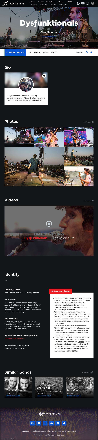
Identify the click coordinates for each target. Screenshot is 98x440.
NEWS (40, 2)
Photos (37, 52)
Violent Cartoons (16, 390)
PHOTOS (43, 5)
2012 (18, 396)
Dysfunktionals (35, 238)
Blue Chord (73, 390)
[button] (93, 3)
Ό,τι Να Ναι (43, 388)
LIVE (61, 234)
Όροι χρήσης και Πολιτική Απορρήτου (49, 435)
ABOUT (32, 2)
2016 (79, 396)
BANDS (69, 2)
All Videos (88, 200)
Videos (45, 52)
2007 (49, 396)
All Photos (88, 122)
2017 (54, 36)
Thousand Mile (10, 338)
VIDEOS (53, 5)
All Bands (86, 372)
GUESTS (34, 5)
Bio (30, 52)
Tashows (14, 439)
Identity (54, 52)
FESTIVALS (50, 2)
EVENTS (61, 2)
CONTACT (63, 5)
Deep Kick (20, 338)
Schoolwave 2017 (45, 234)
